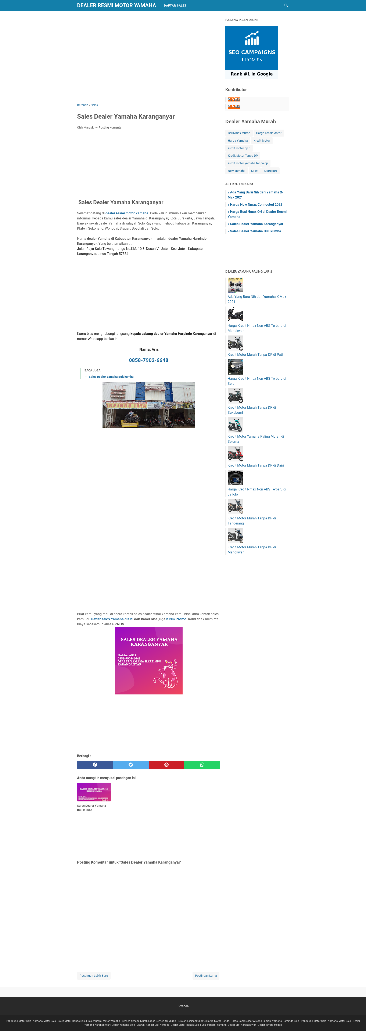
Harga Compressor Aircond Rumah (251, 1021)
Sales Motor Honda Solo (72, 1021)
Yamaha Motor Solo (44, 1021)
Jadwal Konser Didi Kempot (153, 1024)
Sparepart (270, 171)
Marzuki (234, 99)
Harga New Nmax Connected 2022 (256, 205)
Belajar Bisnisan (187, 1021)
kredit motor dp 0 (239, 148)
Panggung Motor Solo (18, 1021)
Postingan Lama (206, 975)
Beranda (183, 1006)
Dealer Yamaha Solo (123, 1024)
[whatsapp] (202, 765)
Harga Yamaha (238, 140)
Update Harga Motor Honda (213, 1021)
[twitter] (131, 765)
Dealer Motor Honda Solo (185, 1024)
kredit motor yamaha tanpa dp (248, 163)
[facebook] (95, 765)
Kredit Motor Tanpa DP (243, 155)
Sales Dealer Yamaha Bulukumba (111, 376)
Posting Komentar (111, 127)
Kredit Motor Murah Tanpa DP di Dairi (256, 465)
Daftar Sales (175, 5)
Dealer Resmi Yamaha (214, 1024)
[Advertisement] (148, 60)
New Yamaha (236, 171)
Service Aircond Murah (135, 1021)
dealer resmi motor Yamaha (126, 213)
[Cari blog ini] (286, 5)
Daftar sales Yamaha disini (112, 619)
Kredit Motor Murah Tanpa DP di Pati (255, 355)
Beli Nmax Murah (239, 133)
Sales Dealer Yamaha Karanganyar (256, 224)
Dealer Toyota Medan (270, 1024)
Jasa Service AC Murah (163, 1021)
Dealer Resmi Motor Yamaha (116, 5)
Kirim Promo (176, 619)
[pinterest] (166, 765)
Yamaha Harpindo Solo (285, 1021)
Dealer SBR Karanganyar (242, 1024)
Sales (254, 171)
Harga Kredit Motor (268, 133)
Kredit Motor (262, 140)
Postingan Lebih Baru (94, 975)
